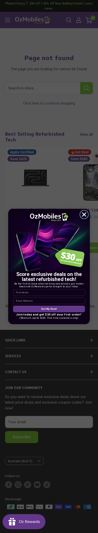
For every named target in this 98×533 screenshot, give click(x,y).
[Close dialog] (84, 214)
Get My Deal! (49, 308)
